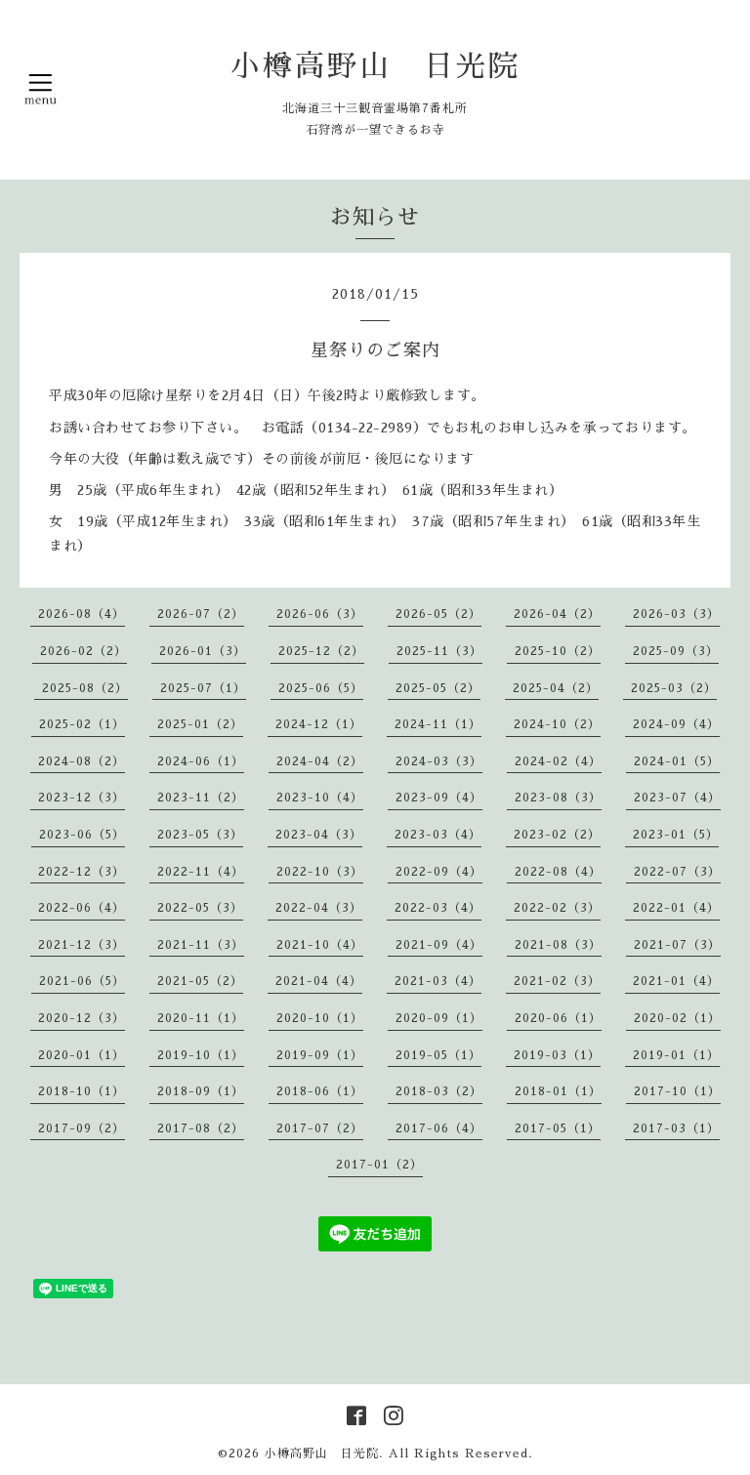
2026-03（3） (676, 614)
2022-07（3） (677, 872)
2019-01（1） (676, 1055)
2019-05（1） (438, 1055)
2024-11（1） (438, 724)
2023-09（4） (439, 797)
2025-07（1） (203, 688)
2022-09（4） (439, 872)
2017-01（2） (379, 1164)
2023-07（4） (677, 797)
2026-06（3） (319, 614)
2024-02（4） (558, 761)
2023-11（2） (200, 797)
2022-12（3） (81, 872)
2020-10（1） (319, 1018)
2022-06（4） (81, 908)
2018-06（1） (319, 1091)
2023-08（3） (558, 797)
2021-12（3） (81, 945)
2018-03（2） (439, 1091)
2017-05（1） (558, 1128)
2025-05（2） (438, 688)
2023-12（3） (81, 797)
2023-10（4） (319, 797)
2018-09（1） (200, 1091)
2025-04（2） (556, 688)
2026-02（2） (83, 651)
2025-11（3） (439, 651)
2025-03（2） (674, 688)
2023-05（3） (200, 834)
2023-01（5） (676, 834)
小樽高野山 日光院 (375, 66)
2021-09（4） (439, 945)
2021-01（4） (676, 981)
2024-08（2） (81, 761)
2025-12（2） (321, 651)
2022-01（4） (676, 908)
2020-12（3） (81, 1018)
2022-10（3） (319, 872)
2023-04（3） (318, 834)
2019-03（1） (557, 1055)
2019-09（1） (319, 1055)
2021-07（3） (677, 945)
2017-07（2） (319, 1128)
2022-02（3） (557, 908)
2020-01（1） (81, 1055)
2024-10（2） (557, 724)
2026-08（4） (81, 614)
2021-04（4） (318, 981)
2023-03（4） (438, 834)
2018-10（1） (81, 1091)
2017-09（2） (81, 1128)
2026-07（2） (200, 614)
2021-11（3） (200, 945)
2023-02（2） (557, 834)
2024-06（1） (200, 761)
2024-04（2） (319, 761)
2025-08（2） (85, 688)
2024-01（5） (677, 761)
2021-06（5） (82, 981)
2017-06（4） (439, 1128)
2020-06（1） (558, 1018)
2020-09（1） (439, 1018)
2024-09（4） (676, 724)
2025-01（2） (200, 724)
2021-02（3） (557, 981)
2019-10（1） (200, 1055)
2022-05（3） (200, 908)
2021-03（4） (438, 981)
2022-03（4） (438, 908)
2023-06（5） (82, 834)
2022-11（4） (200, 872)
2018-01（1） (558, 1091)
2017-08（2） (200, 1128)
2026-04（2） (557, 614)
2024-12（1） (318, 724)
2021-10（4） (319, 945)
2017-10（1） (677, 1091)
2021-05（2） (200, 981)
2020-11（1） (200, 1018)
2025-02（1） (82, 724)
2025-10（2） (558, 651)
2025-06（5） (320, 688)
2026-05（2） (438, 614)
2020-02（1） (677, 1018)
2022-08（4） (558, 872)
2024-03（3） (439, 761)
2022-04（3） (318, 908)
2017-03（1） (676, 1128)
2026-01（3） (202, 651)
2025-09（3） (676, 651)
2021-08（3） (558, 945)
